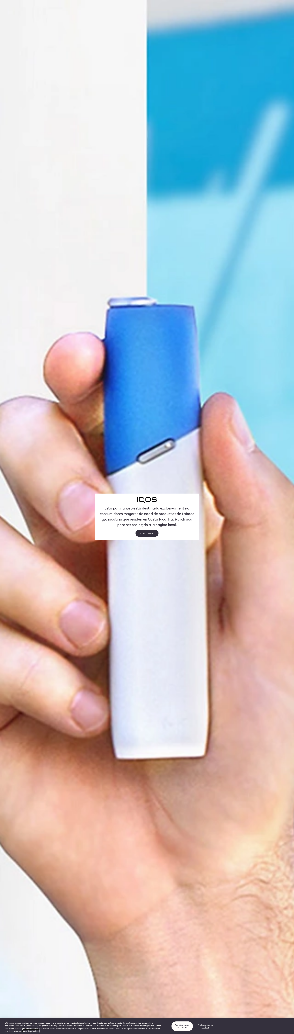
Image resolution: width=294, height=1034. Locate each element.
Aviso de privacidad (31, 1031)
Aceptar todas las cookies (182, 1026)
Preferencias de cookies (205, 1026)
